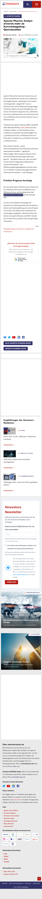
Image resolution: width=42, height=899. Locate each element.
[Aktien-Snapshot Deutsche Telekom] (5, 839)
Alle (36, 4)
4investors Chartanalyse (11, 816)
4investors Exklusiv (10, 813)
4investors (6, 11)
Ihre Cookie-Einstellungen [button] (21, 887)
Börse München (9, 824)
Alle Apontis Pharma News (18, 343)
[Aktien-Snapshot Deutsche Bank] (35, 834)
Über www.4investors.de (16, 883)
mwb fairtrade (8, 826)
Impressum (28, 883)
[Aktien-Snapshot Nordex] (27, 839)
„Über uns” (16, 766)
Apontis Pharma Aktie (15, 349)
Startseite (4, 883)
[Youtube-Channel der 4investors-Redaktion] (13, 337)
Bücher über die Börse (11, 810)
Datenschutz (36, 883)
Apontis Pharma (13, 11)
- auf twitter (35, 35)
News (27, 127)
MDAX (6, 856)
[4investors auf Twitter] (9, 337)
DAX (5, 854)
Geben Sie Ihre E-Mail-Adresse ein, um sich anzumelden (19, 528)
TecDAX (6, 862)
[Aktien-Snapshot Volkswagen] (13, 843)
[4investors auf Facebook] (23, 337)
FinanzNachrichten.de (10, 821)
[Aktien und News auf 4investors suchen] (27, 4)
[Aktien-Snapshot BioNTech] (20, 834)
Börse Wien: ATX (9, 871)
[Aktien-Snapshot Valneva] (5, 843)
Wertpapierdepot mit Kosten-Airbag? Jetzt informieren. (19, 230)
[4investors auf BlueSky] (5, 337)
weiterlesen (8, 444)
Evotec (22, 430)
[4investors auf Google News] (19, 337)
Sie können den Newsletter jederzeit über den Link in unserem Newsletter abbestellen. (20, 553)
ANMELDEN (11, 582)
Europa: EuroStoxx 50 (11, 874)
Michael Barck (28, 35)
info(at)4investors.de (18, 777)
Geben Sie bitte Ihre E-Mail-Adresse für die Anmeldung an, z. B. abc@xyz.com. (20, 540)
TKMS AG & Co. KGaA (26, 453)
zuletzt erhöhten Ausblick (13, 195)
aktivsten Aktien (16, 800)
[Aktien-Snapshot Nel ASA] (20, 839)
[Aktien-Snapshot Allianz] (5, 834)
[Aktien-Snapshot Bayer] (13, 834)
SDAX (6, 859)
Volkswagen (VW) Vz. (27, 476)
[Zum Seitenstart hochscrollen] (39, 879)
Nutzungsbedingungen (20, 574)
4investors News (9, 818)
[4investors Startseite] (10, 4)
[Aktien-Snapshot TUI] (35, 839)
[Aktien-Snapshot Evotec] (13, 839)
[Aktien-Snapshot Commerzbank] (27, 834)
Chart (22, 127)
